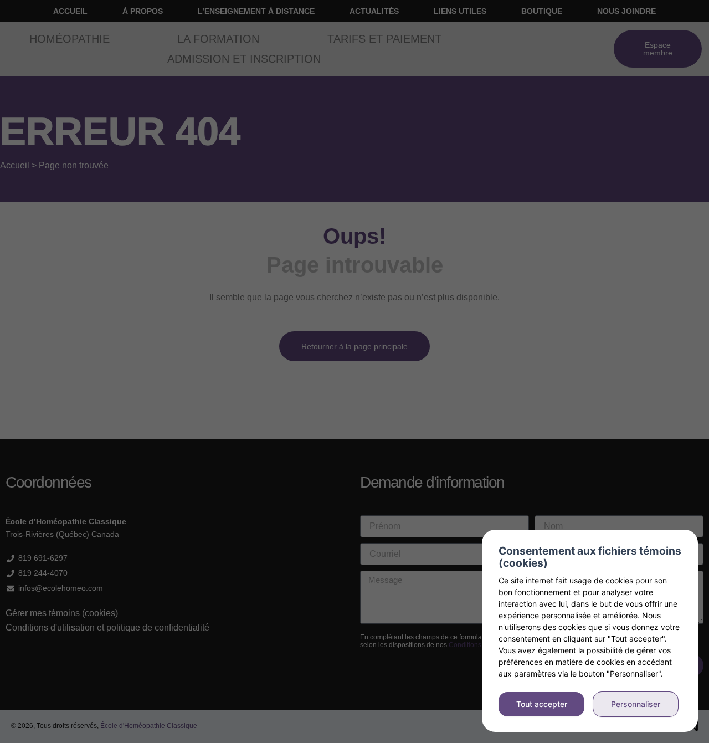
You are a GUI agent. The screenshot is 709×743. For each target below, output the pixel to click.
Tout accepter (541, 704)
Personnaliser (635, 704)
